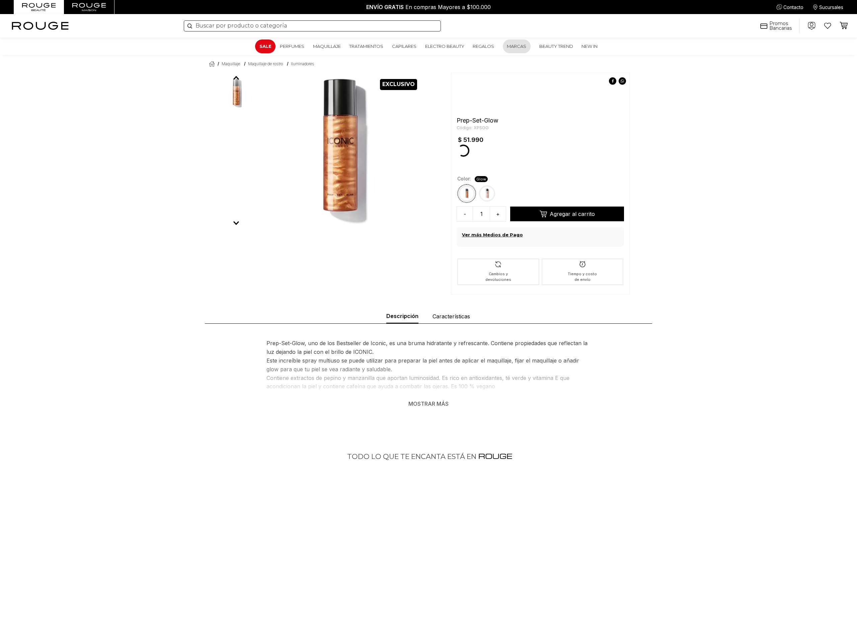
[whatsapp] (609, 82)
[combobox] (312, 25)
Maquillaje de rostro (265, 63)
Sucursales (831, 7)
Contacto (793, 7)
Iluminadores (302, 63)
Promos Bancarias (780, 25)
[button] (467, 158)
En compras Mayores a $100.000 (428, 7)
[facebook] (599, 82)
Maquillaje (231, 63)
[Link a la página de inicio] (210, 64)
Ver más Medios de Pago (492, 199)
